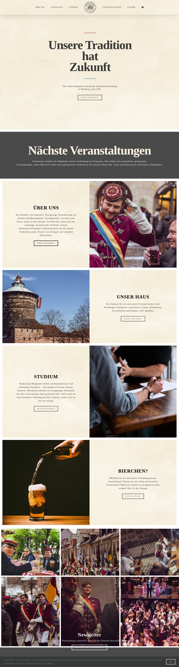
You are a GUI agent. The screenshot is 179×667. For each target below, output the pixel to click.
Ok (170, 662)
